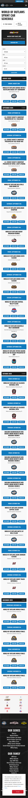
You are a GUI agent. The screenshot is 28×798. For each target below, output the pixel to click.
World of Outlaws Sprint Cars (14, 739)
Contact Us (14, 773)
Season (4, 66)
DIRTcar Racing (14, 748)
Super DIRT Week (14, 761)
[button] (26, 1)
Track (4, 60)
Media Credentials (14, 769)
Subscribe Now (14, 42)
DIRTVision (14, 757)
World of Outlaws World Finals (14, 763)
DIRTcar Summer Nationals (14, 744)
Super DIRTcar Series (14, 741)
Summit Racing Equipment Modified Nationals (14, 746)
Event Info (14, 101)
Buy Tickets (6, 101)
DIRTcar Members (14, 767)
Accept (17, 791)
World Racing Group (14, 765)
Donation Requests (14, 771)
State (4, 54)
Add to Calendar (20, 24)
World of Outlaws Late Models (14, 737)
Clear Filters (14, 72)
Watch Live (21, 101)
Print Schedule (8, 24)
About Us (14, 733)
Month (4, 49)
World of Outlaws (14, 735)
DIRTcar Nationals (14, 759)
